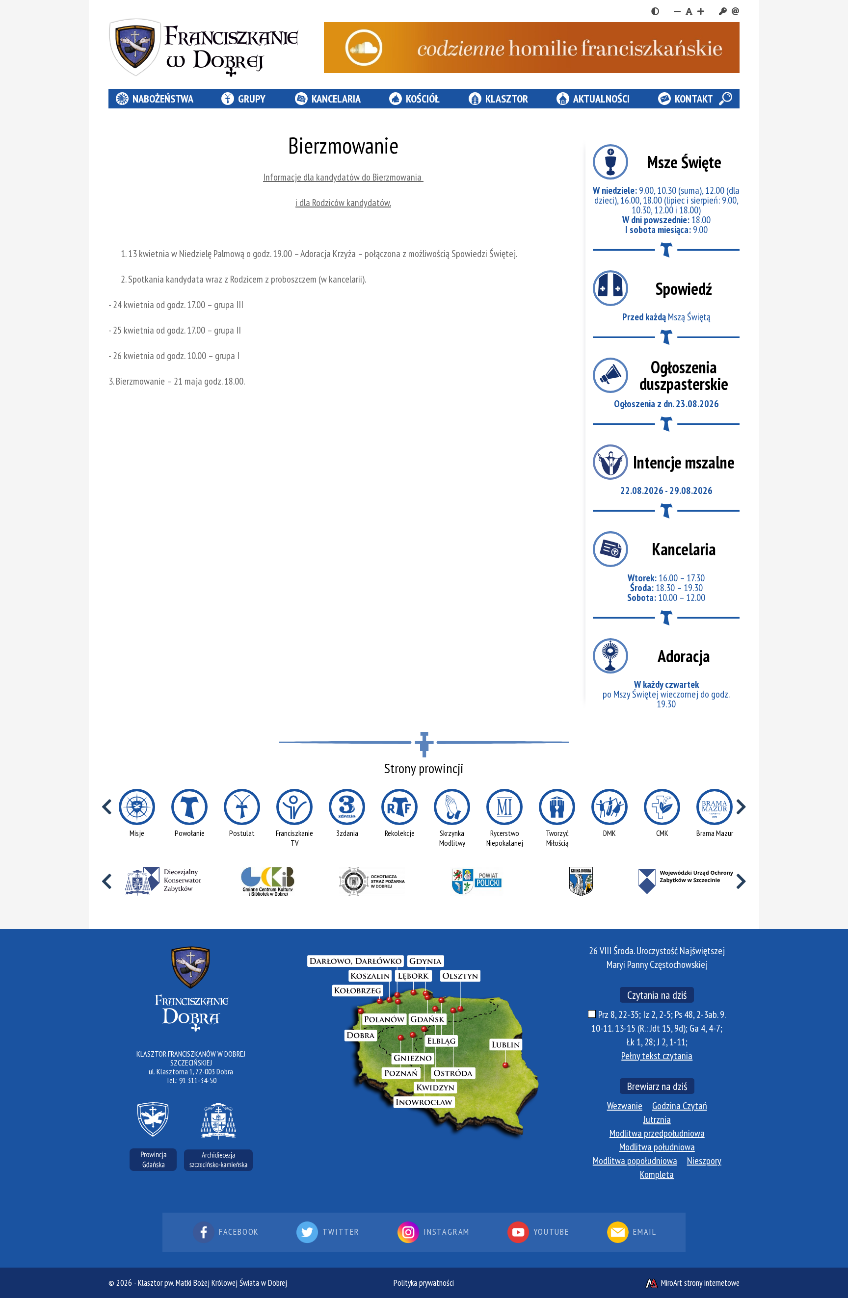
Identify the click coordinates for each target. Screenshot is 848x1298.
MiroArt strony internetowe (699, 1282)
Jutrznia (657, 1119)
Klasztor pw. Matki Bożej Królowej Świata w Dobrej (212, 1282)
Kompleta (657, 1174)
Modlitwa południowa (657, 1147)
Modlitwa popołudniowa (635, 1160)
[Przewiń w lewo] (106, 807)
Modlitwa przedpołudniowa (657, 1133)
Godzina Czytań (679, 1105)
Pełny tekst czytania (656, 1055)
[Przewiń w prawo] (741, 807)
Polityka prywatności (424, 1282)
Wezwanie (624, 1105)
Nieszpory (704, 1160)
